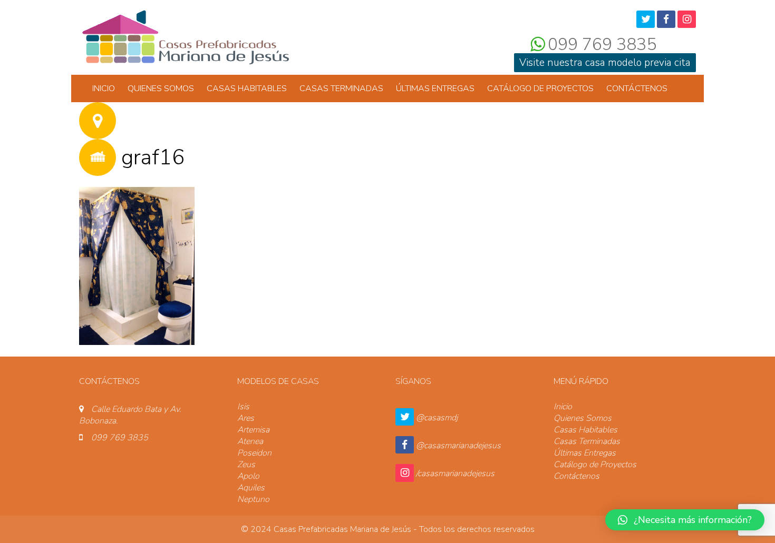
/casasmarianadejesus (455, 473)
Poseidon (254, 453)
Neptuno (253, 499)
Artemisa (253, 430)
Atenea (250, 441)
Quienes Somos (161, 88)
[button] (684, 519)
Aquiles (251, 487)
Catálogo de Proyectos (540, 88)
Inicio (103, 88)
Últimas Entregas (435, 88)
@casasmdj (437, 417)
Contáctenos (636, 88)
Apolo (248, 476)
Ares (245, 418)
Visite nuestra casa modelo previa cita (605, 63)
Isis (243, 406)
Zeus (246, 464)
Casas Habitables (247, 88)
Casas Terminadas (341, 88)
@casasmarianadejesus (458, 445)
